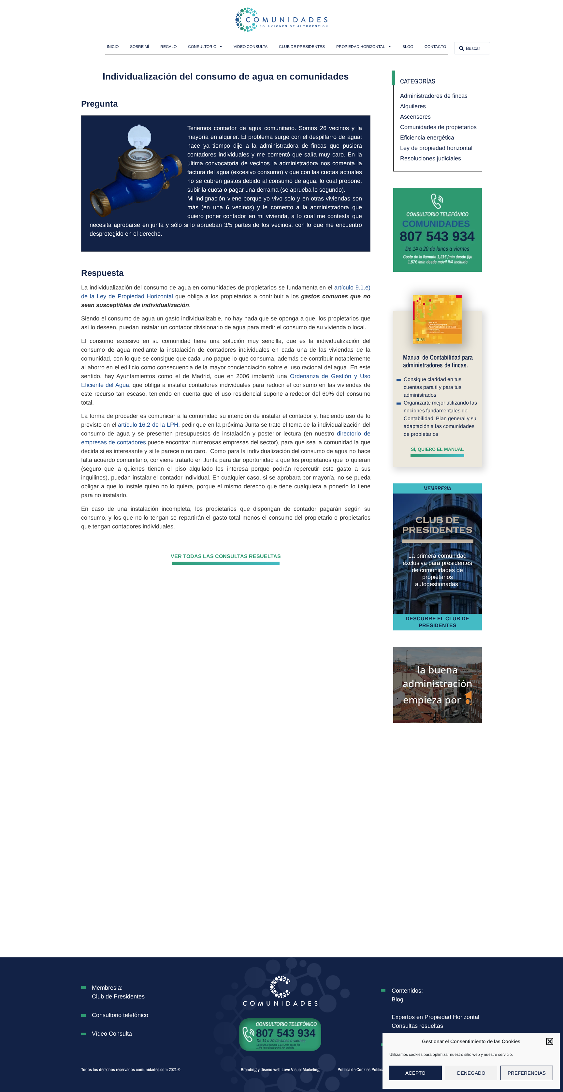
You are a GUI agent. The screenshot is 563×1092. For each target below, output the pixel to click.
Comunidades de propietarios (438, 127)
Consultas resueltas (417, 1026)
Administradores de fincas (434, 96)
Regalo (168, 46)
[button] (549, 1041)
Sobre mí (139, 46)
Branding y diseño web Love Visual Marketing (280, 1069)
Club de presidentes (302, 46)
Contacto (435, 46)
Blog (407, 46)
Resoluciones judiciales (430, 158)
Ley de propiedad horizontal (436, 148)
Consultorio (202, 46)
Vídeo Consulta (250, 46)
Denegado (471, 1073)
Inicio (113, 46)
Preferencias (527, 1073)
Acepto (415, 1073)
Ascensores (415, 116)
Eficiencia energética (427, 137)
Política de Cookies (354, 1069)
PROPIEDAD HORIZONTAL (360, 46)
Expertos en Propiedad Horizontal (435, 1017)
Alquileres (413, 106)
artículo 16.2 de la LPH (148, 424)
